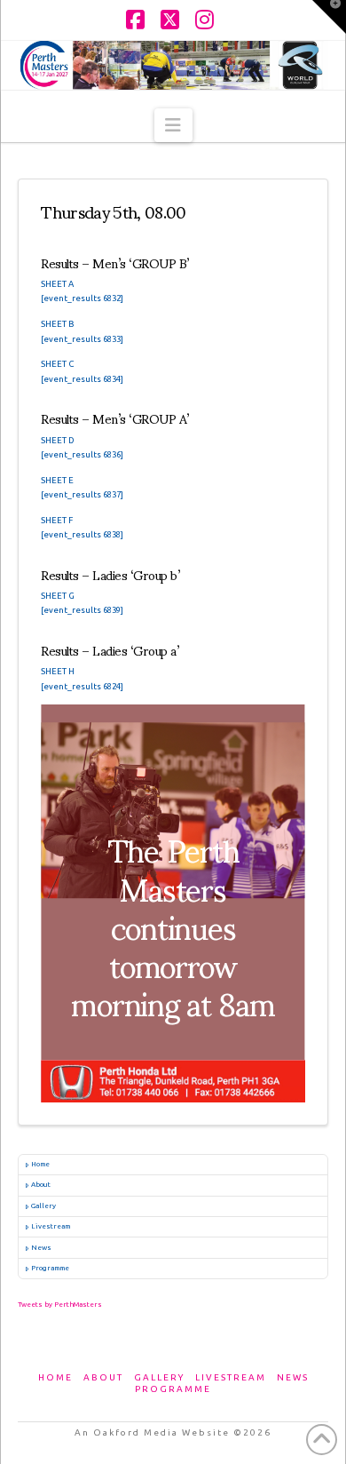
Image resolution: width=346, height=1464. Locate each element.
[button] (173, 125)
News (41, 1248)
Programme (50, 1268)
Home (40, 1164)
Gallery (43, 1206)
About (41, 1185)
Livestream (50, 1226)
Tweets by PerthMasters (60, 1305)
